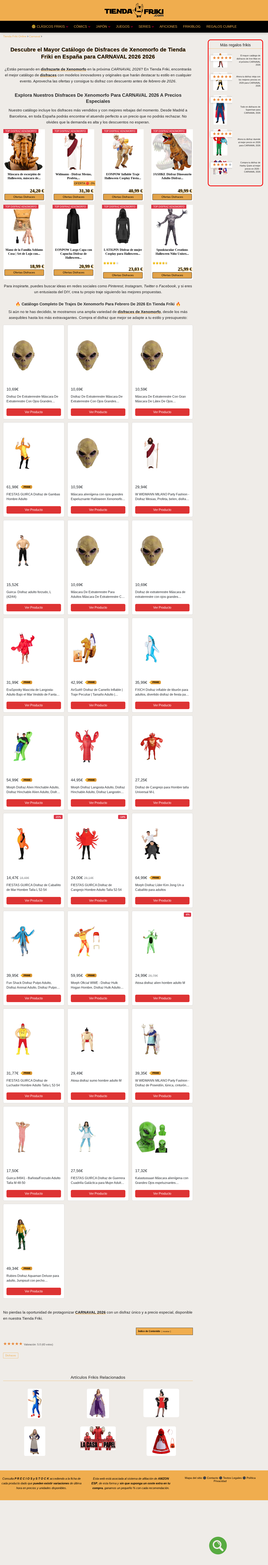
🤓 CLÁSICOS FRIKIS (48, 26)
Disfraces (10, 1355)
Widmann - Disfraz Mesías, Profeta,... (74, 176)
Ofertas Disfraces (24, 196)
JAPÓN (101, 26)
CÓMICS (80, 26)
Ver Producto (34, 412)
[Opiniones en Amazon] (111, 263)
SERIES (144, 26)
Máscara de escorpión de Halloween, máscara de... (24, 176)
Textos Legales (232, 1477)
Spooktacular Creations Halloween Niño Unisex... (172, 251)
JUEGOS (122, 26)
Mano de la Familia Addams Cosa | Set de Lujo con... (24, 251)
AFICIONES (168, 26)
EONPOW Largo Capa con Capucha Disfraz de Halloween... (73, 253)
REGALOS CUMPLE (221, 26)
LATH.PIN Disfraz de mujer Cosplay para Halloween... (123, 251)
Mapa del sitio (193, 1477)
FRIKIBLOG (192, 26)
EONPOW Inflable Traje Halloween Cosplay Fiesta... (123, 176)
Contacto (212, 1477)
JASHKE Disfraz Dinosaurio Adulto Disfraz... (172, 176)
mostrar (166, 1331)
